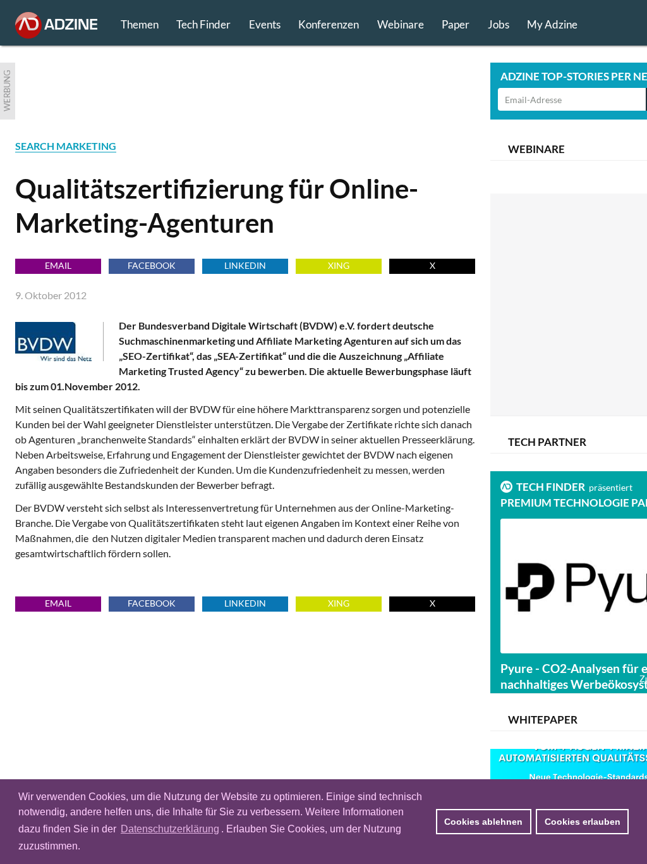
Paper (455, 24)
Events (265, 24)
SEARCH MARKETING (65, 146)
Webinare (400, 24)
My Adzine (552, 24)
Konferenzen (328, 24)
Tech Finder (203, 24)
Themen (140, 24)
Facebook (152, 265)
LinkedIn (245, 265)
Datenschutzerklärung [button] (170, 829)
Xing (338, 265)
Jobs (498, 24)
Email (58, 265)
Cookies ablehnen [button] (483, 822)
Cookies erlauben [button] (582, 822)
